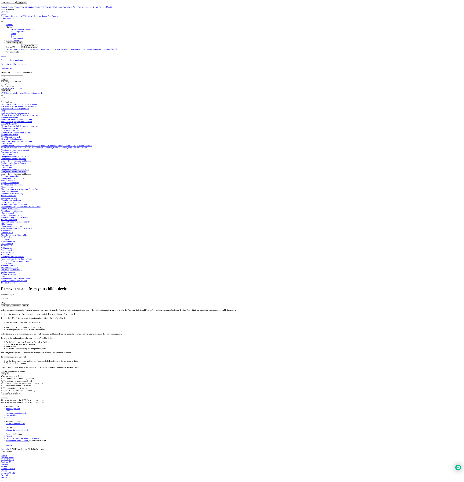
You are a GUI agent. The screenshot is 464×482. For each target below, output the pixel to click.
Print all (25, 306)
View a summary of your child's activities (16, 122)
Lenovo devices (7, 244)
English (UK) (40, 7)
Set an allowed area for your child (14, 204)
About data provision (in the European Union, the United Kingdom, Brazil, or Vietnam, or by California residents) (44, 148)
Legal (3, 276)
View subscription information (12, 139)
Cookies (9, 445)
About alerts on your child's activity (14, 217)
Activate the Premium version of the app (16, 119)
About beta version (8, 265)
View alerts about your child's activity (15, 222)
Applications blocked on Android (13, 163)
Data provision (6, 143)
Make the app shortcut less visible (14, 235)
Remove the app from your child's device (16, 161)
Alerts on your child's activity (12, 215)
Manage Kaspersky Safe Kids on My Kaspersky (19, 115)
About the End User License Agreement (16, 278)
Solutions (9, 25)
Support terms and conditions (17, 441)
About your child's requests (11, 226)
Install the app (6, 154)
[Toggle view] (2, 95)
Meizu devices (6, 246)
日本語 (109, 7)
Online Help (19, 88)
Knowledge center (35, 16)
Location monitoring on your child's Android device (20, 207)
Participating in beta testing (11, 270)
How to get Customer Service (12, 257)
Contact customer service (33, 93)
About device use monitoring (12, 193)
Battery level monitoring (10, 209)
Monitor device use (8, 196)
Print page (5, 306)
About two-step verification (11, 128)
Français (81, 7)
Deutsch (4, 7)
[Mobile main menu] (2, 21)
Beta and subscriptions (9, 268)
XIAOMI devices (7, 252)
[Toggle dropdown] (9, 84)
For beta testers (6, 263)
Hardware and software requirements (15, 109)
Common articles (12, 93)
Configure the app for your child (13, 159)
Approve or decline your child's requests (16, 228)
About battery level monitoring (12, 211)
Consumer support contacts (16, 413)
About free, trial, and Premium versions (16, 133)
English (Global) (28, 7)
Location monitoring (9, 198)
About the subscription (9, 117)
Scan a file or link (12, 40)
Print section (15, 306)
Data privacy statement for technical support (22, 438)
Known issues (6, 231)
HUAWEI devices (8, 241)
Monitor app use (7, 187)
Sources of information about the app (15, 261)
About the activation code (11, 137)
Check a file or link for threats (17, 430)
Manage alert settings (9, 220)
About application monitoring (12, 185)
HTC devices (6, 239)
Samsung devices (7, 250)
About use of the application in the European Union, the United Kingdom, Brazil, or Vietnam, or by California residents (46, 146)
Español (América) (70, 7)
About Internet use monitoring (12, 178)
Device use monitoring (9, 191)
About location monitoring (11, 200)
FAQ (3, 111)
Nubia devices (6, 248)
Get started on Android (9, 152)
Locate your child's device (11, 202)
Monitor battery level (9, 213)
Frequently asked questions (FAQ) (14, 16)
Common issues (7, 233)
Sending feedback (8, 272)
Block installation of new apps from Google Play (19, 189)
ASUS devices (6, 237)
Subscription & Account (10, 130)
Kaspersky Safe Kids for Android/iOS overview (19, 104)
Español (59, 7)
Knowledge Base (7, 88)
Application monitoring (10, 183)
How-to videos (11, 415)
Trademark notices (8, 283)
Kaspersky (5, 449)
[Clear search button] (2, 100)
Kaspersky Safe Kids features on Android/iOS (18, 106)
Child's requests (7, 224)
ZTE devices (6, 254)
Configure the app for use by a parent (15, 156)
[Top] (2, 480)
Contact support (58, 16)
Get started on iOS (8, 165)
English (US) (51, 7)
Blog (49, 16)
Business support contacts (15, 424)
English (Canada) (14, 7)
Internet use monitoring (10, 176)
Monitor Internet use (8, 180)
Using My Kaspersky (9, 124)
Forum (44, 16)
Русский (102, 7)
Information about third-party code (14, 281)
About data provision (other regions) (15, 150)
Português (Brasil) (91, 7)
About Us (9, 436)
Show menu (6, 91)
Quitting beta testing (8, 274)
